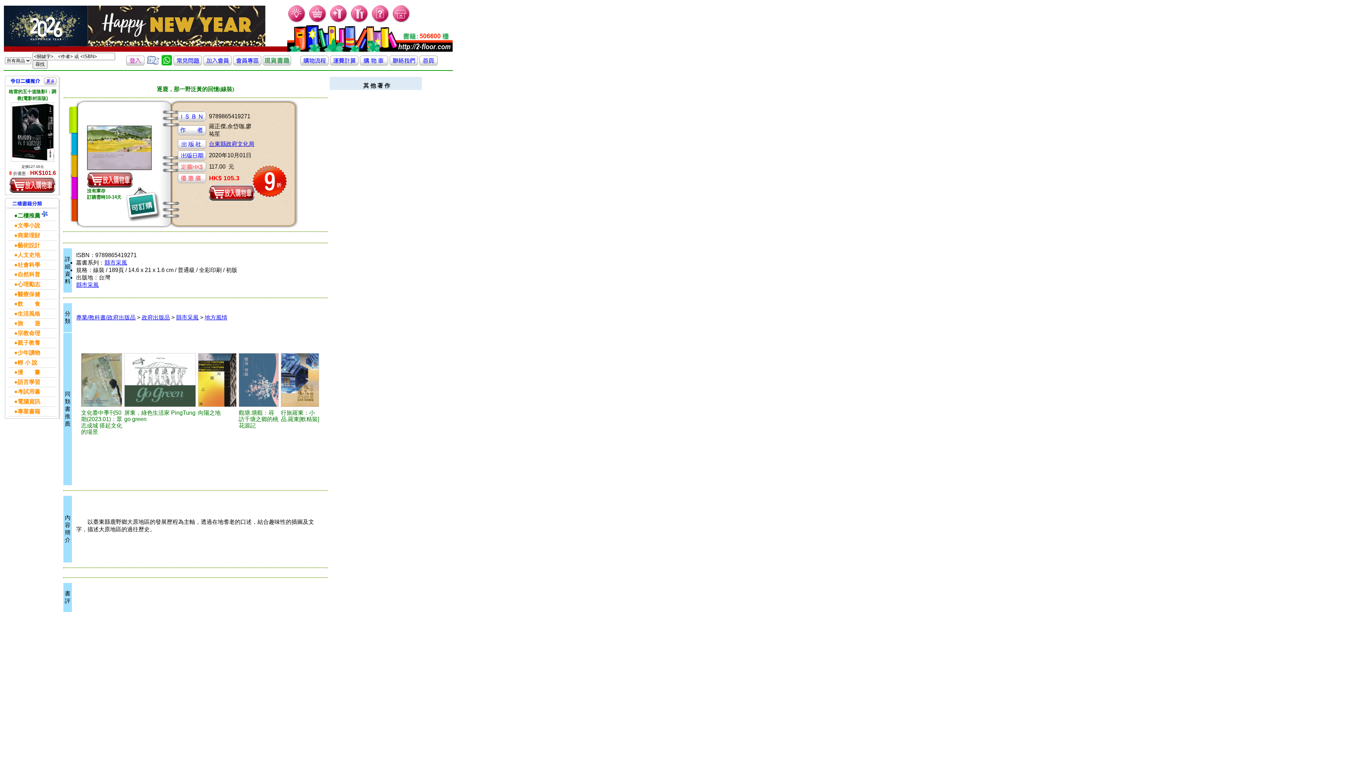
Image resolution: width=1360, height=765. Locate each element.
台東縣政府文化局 (231, 144)
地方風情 (216, 317)
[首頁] (401, 21)
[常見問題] (380, 21)
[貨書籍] (277, 64)
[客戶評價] (153, 64)
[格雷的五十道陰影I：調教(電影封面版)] (32, 132)
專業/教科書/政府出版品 (106, 317)
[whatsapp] (167, 64)
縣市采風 (115, 263)
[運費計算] (344, 64)
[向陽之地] (217, 380)
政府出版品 (156, 317)
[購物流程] (314, 64)
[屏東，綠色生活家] (160, 380)
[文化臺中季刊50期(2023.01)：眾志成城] (101, 380)
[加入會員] (338, 21)
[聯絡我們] (404, 64)
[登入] (135, 64)
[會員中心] (359, 21)
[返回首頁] (428, 64)
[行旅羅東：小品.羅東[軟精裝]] (300, 380)
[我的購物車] (318, 21)
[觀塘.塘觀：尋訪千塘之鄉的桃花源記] (259, 380)
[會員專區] (247, 64)
